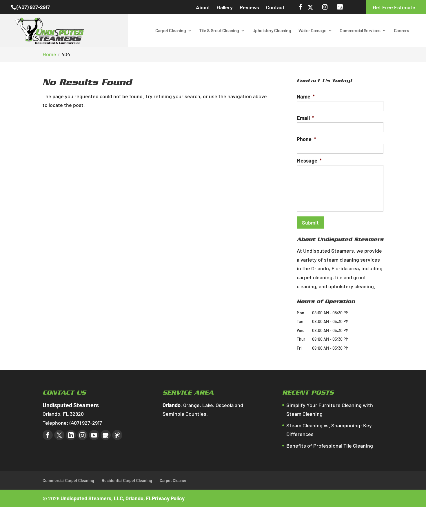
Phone (306, 139)
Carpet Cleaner (173, 480)
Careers (401, 30)
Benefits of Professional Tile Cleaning (329, 445)
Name (306, 96)
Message (309, 160)
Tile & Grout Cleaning (219, 30)
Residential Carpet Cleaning (127, 480)
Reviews (249, 7)
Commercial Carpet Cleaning (68, 480)
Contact (275, 7)
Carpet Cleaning (170, 30)
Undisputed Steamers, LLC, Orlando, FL (106, 498)
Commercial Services (360, 30)
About (203, 7)
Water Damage (312, 30)
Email (305, 118)
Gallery (225, 7)
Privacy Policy (168, 498)
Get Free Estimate (394, 7)
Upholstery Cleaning (271, 30)
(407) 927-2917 (33, 7)
